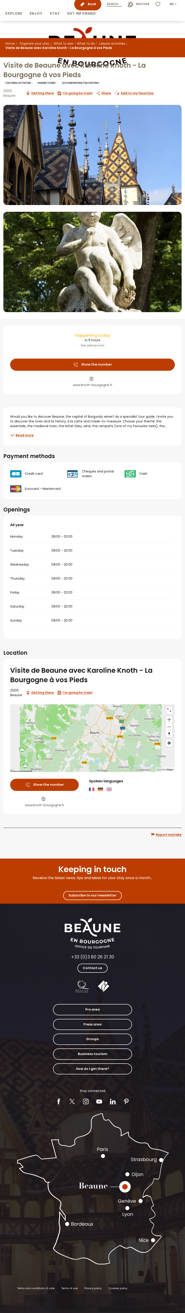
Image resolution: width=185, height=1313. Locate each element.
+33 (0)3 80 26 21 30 (92, 957)
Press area (92, 1024)
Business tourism (92, 1054)
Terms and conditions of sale (35, 1288)
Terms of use (69, 1288)
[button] (14, 10)
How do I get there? (92, 1069)
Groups (92, 1039)
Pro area (92, 1009)
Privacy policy (93, 1288)
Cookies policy (118, 1288)
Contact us (92, 968)
